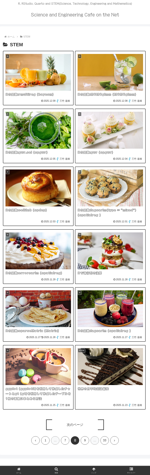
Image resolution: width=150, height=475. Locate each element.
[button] (139, 466)
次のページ (75, 425)
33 (104, 440)
